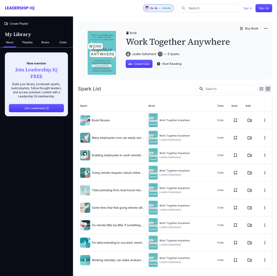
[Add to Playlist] (250, 120)
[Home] (20, 8)
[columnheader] (112, 106)
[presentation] (85, 120)
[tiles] (261, 89)
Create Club (141, 63)
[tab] (9, 42)
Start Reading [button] (171, 63)
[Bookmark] (235, 120)
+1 (160, 53)
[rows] (268, 89)
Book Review (101, 120)
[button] (158, 8)
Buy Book (251, 28)
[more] (265, 28)
